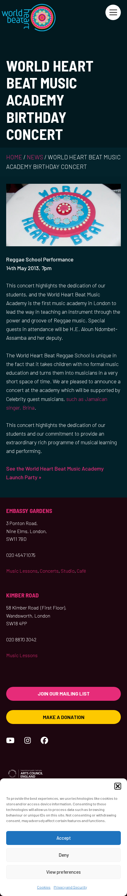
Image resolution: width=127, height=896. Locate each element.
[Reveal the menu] (113, 12)
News (35, 157)
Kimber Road (22, 595)
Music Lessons (22, 571)
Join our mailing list (64, 693)
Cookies (44, 887)
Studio (68, 571)
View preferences (63, 872)
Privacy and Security (70, 887)
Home (14, 157)
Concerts (49, 571)
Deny (64, 855)
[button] (118, 786)
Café (81, 571)
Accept (63, 838)
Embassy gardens (29, 510)
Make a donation (63, 717)
